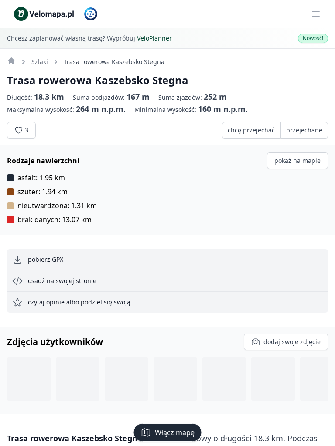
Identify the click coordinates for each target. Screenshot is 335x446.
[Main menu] (316, 14)
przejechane (304, 130)
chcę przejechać (251, 130)
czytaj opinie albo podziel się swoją (79, 302)
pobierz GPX (45, 259)
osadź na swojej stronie (62, 281)
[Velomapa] (11, 61)
